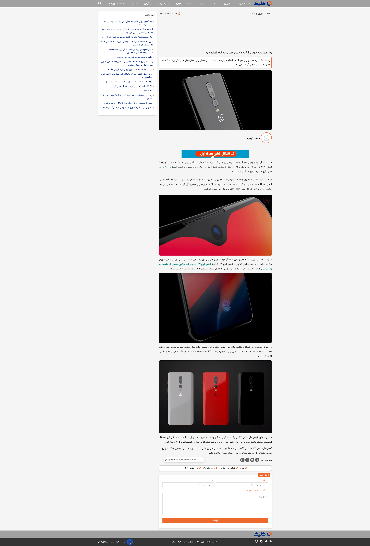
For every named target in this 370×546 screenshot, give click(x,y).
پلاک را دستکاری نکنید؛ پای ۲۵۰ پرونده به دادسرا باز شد (127, 82)
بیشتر (134, 4)
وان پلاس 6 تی (191, 468)
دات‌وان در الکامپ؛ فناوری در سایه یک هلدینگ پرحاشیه (127, 107)
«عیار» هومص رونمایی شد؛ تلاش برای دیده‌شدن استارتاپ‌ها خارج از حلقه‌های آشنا (131, 51)
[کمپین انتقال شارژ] (215, 154)
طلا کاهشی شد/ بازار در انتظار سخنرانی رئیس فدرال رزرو (127, 37)
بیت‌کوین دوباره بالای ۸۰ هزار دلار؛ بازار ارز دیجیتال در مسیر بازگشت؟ (128, 23)
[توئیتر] (252, 460)
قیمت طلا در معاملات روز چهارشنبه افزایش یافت (130, 69)
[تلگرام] (257, 460)
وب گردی (148, 4)
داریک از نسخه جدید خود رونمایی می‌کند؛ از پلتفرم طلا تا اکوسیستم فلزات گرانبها (126, 43)
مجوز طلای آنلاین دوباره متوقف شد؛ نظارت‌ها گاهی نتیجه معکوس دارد (126, 75)
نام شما (265, 480)
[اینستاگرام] (256, 542)
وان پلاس (166, 167)
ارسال (215, 520)
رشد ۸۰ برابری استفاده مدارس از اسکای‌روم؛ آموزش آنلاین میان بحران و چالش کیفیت (127, 63)
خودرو (179, 4)
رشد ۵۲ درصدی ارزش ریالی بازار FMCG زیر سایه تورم (128, 103)
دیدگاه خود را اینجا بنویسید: (256, 490)
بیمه (190, 4)
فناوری (226, 4)
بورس (201, 4)
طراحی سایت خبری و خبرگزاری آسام (112, 541)
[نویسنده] (266, 138)
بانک (213, 4)
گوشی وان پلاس (228, 468)
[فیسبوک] (247, 460)
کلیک (179, 541)
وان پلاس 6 (209, 468)
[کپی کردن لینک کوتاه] (183, 460)
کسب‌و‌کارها (164, 4)
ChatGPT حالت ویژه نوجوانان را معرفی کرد (132, 86)
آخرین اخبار (150, 15)
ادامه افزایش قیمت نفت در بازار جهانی (134, 57)
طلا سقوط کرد (146, 91)
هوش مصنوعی (244, 4)
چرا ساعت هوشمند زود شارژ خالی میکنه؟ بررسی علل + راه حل (127, 97)
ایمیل (212, 480)
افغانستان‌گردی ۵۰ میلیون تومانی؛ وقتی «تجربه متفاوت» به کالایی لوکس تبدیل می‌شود (127, 31)
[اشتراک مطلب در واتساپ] (242, 460)
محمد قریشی (253, 138)
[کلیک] (263, 3)
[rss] (271, 542)
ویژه (242, 468)
